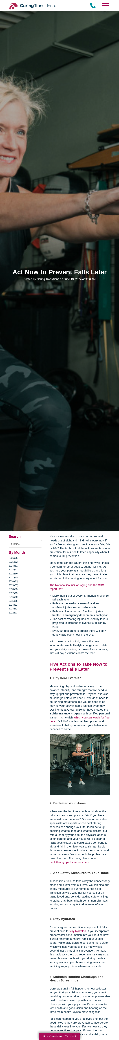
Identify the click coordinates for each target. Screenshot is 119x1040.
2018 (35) (13, 589)
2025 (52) (13, 562)
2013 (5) (13, 608)
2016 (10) (13, 597)
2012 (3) (13, 612)
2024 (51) (13, 565)
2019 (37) (13, 585)
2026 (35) (13, 558)
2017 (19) (13, 593)
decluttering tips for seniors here (69, 862)
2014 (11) (13, 604)
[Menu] (105, 5)
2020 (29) (13, 581)
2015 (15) (13, 601)
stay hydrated (77, 931)
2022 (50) (13, 573)
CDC (76, 954)
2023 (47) (13, 569)
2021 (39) (13, 577)
